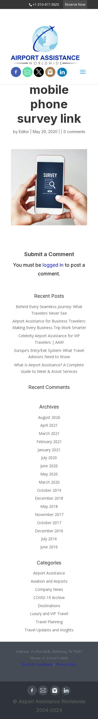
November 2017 (49, 514)
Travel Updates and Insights (49, 629)
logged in (52, 265)
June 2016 (49, 546)
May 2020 (49, 474)
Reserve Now (75, 4)
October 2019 (49, 490)
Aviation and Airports (49, 581)
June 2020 (49, 465)
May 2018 (49, 506)
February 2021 (49, 441)
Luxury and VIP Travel (49, 613)
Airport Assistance (49, 573)
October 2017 (49, 522)
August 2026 (49, 417)
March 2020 (49, 482)
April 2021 (49, 425)
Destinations (49, 605)
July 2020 (49, 457)
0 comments (74, 131)
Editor (24, 131)
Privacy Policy (66, 664)
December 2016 (49, 530)
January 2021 (49, 449)
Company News (49, 589)
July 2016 (49, 538)
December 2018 (49, 498)
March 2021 (49, 433)
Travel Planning (49, 621)
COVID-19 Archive (49, 597)
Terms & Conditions (37, 664)
